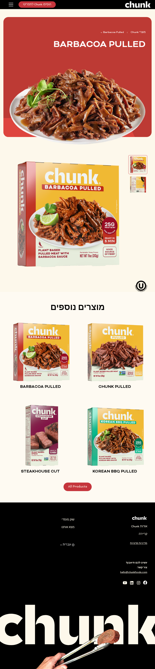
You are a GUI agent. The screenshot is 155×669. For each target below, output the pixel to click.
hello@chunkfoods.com (133, 572)
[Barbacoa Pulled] (137, 164)
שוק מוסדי (68, 520)
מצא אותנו (67, 527)
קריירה (143, 534)
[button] (11, 4)
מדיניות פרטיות (138, 543)
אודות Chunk (139, 526)
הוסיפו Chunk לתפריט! (37, 4)
